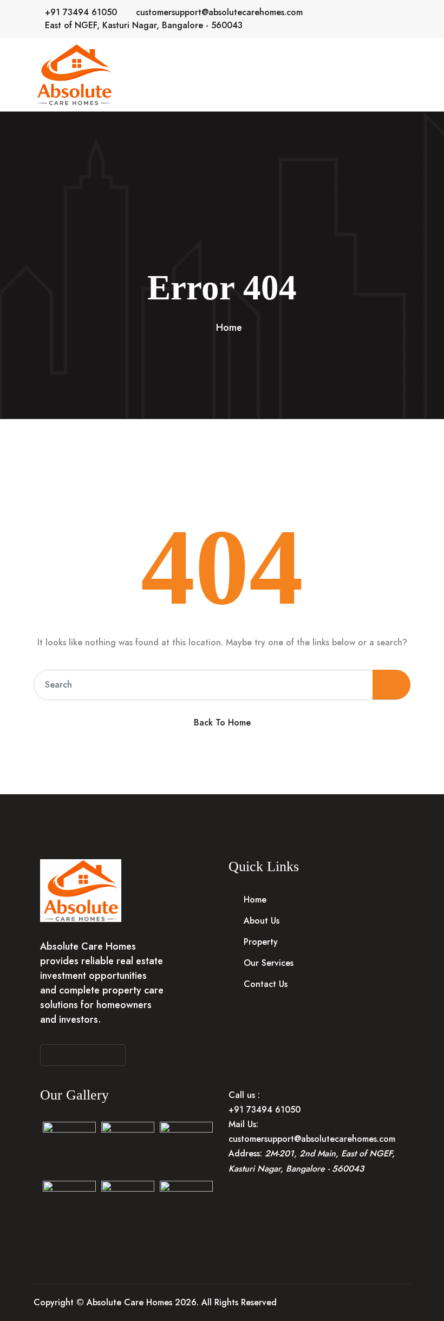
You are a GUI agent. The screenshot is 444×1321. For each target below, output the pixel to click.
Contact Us (266, 984)
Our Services (268, 963)
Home (229, 328)
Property (261, 942)
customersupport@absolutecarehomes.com (219, 12)
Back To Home (222, 722)
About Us (261, 920)
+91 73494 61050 (81, 12)
